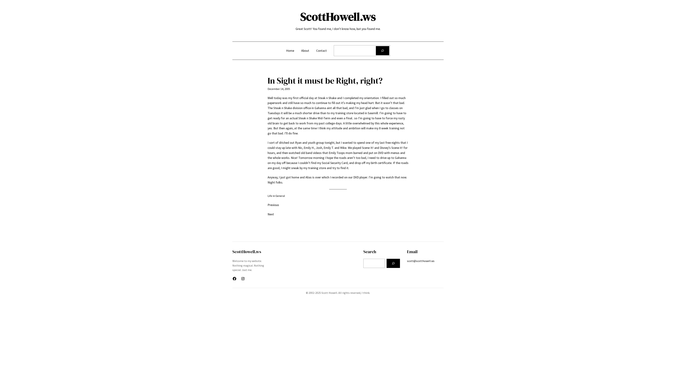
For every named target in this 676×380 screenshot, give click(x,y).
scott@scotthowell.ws (420, 261)
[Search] (382, 50)
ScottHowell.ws (338, 16)
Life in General (276, 196)
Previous (273, 205)
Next (271, 214)
